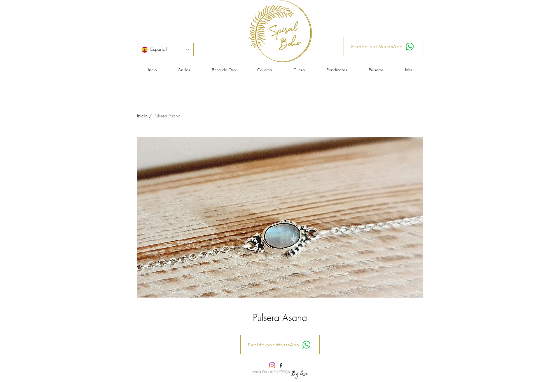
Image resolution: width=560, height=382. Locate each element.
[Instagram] (272, 365)
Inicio (142, 115)
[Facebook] (281, 365)
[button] (184, 69)
